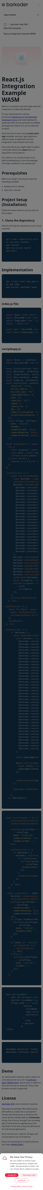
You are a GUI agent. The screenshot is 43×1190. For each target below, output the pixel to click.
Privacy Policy (16, 1186)
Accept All (12, 1175)
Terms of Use (27, 1186)
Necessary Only (29, 1175)
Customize (21, 1180)
